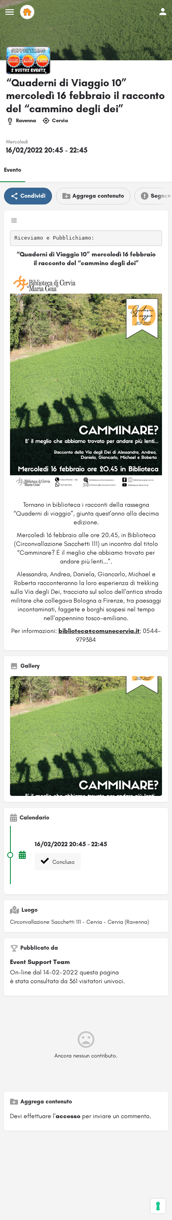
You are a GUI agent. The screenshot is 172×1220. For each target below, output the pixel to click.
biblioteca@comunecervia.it (99, 631)
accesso (68, 1116)
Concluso (63, 862)
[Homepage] (28, 12)
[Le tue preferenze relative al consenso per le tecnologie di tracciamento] (158, 1206)
